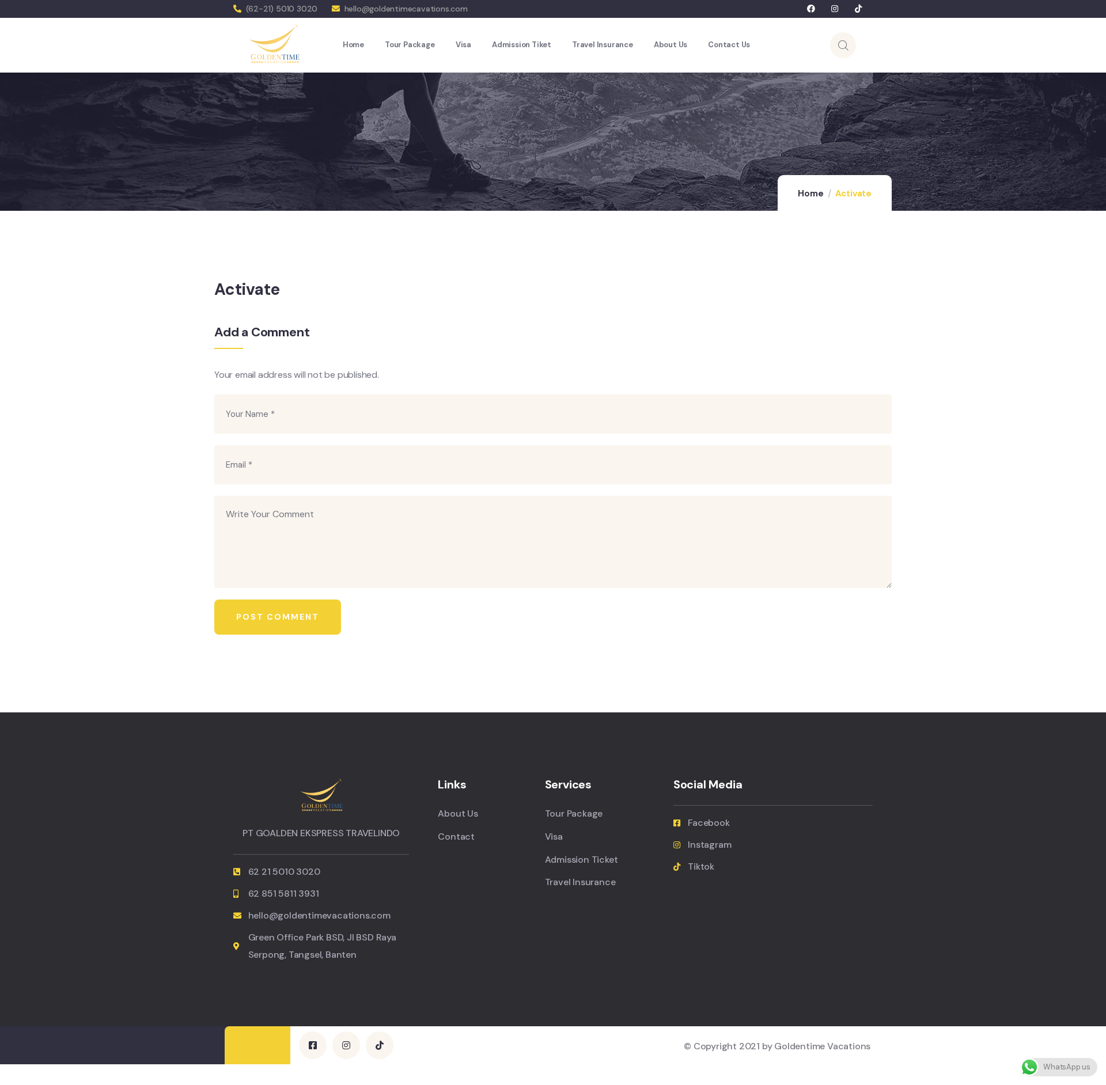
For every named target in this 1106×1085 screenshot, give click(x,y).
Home (810, 193)
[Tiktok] (858, 9)
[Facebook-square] (313, 1045)
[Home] (274, 44)
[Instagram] (835, 9)
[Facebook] (811, 9)
